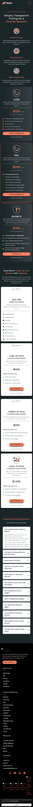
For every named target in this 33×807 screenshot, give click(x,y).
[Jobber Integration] (8, 743)
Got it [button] (16, 804)
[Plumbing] (6, 700)
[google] (19, 773)
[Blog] (4, 749)
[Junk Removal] (7, 729)
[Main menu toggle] (29, 3)
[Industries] (6, 681)
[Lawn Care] (6, 708)
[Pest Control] (6, 710)
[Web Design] (6, 673)
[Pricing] (5, 678)
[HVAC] (4, 702)
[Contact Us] (6, 760)
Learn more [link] (15, 801)
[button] (16, 133)
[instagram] (10, 773)
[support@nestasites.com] (10, 768)
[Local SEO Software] (8, 741)
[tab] (16, 538)
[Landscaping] (6, 716)
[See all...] (5, 732)
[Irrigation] (5, 713)
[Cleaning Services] (8, 721)
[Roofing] (5, 726)
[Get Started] (6, 686)
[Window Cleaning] (8, 705)
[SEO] (4, 676)
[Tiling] (4, 724)
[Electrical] (5, 697)
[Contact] (5, 684)
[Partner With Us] (7, 766)
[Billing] (5, 751)
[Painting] (5, 718)
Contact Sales (19, 137)
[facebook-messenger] (24, 773)
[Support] (5, 763)
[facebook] (14, 773)
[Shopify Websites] (8, 746)
